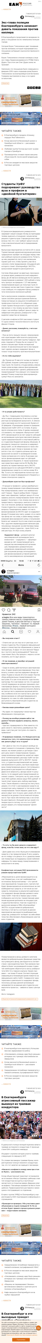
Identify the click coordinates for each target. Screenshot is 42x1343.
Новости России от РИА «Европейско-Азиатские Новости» (15, 4)
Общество (5, 83)
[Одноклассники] (31, 88)
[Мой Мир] (36, 88)
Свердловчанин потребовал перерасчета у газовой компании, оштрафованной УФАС (21, 1071)
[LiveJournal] (39, 88)
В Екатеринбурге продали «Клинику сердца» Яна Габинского (19, 136)
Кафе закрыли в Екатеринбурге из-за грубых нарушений (19, 1294)
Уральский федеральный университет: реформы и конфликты (24, 999)
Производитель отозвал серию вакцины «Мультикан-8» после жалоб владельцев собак (21, 157)
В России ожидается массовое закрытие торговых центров (20, 164)
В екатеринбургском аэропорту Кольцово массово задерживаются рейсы (21, 1050)
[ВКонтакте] (28, 88)
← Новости (6, 9)
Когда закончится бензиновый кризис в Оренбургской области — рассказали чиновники (20, 143)
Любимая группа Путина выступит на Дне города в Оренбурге (21, 150)
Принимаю (21, 1339)
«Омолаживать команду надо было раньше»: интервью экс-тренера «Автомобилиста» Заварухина (22, 1056)
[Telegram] (34, 88)
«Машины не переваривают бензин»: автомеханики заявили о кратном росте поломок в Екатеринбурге (20, 1287)
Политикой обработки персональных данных (21, 1335)
